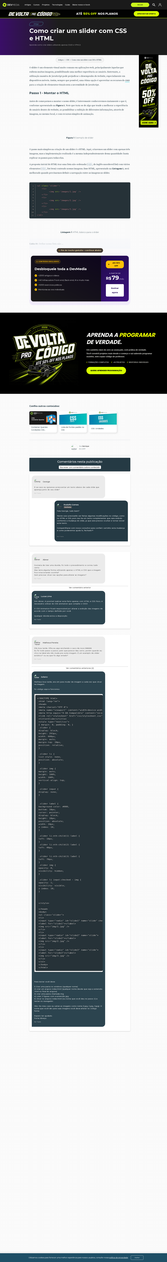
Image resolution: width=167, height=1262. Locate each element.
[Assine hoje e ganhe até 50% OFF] (148, 90)
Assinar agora (115, 290)
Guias (67, 5)
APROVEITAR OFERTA (146, 14)
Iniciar (140, 5)
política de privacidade (118, 1258)
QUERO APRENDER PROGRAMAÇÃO (106, 370)
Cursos (36, 5)
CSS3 (127, 80)
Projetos (46, 5)
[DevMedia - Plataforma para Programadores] (12, 4)
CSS (67, 60)
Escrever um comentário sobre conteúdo (80, 467)
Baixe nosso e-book (81, 5)
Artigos (61, 60)
